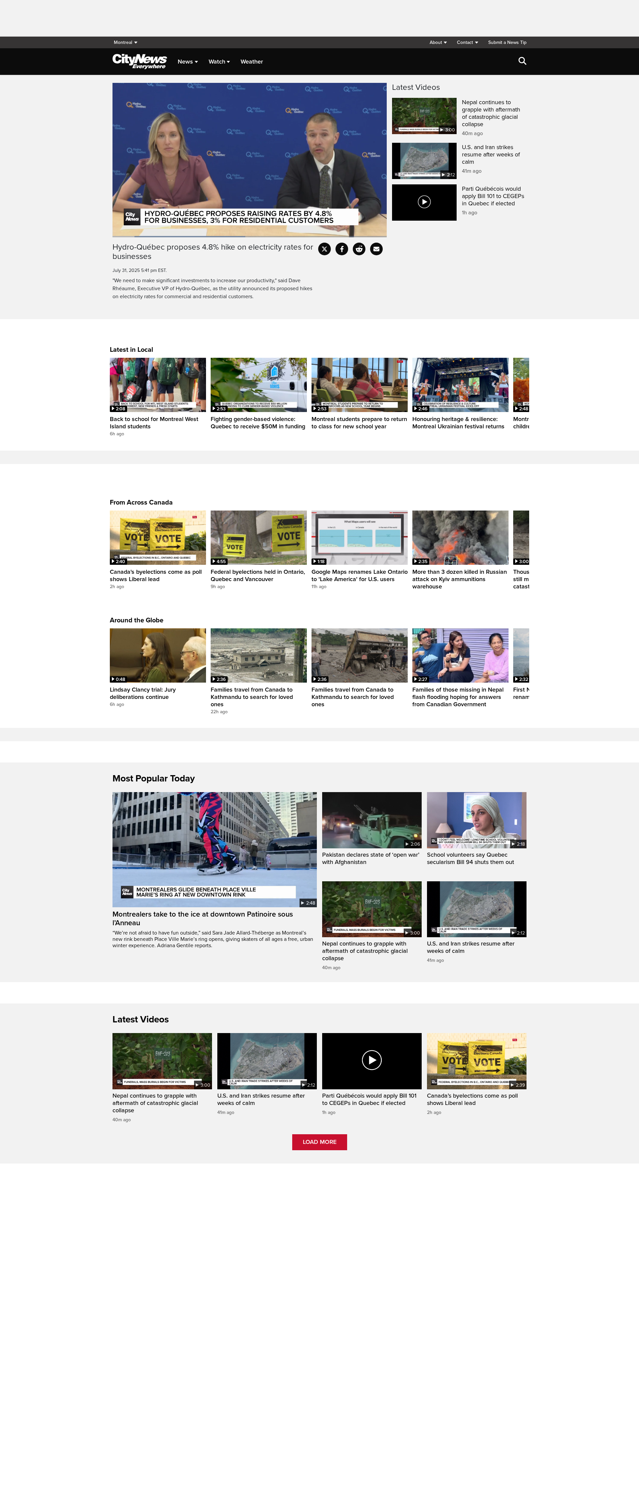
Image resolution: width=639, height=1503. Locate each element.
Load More (319, 1142)
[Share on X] (324, 249)
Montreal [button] (123, 42)
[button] (438, 42)
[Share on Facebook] (341, 249)
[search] (523, 61)
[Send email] (376, 249)
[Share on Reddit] (359, 249)
